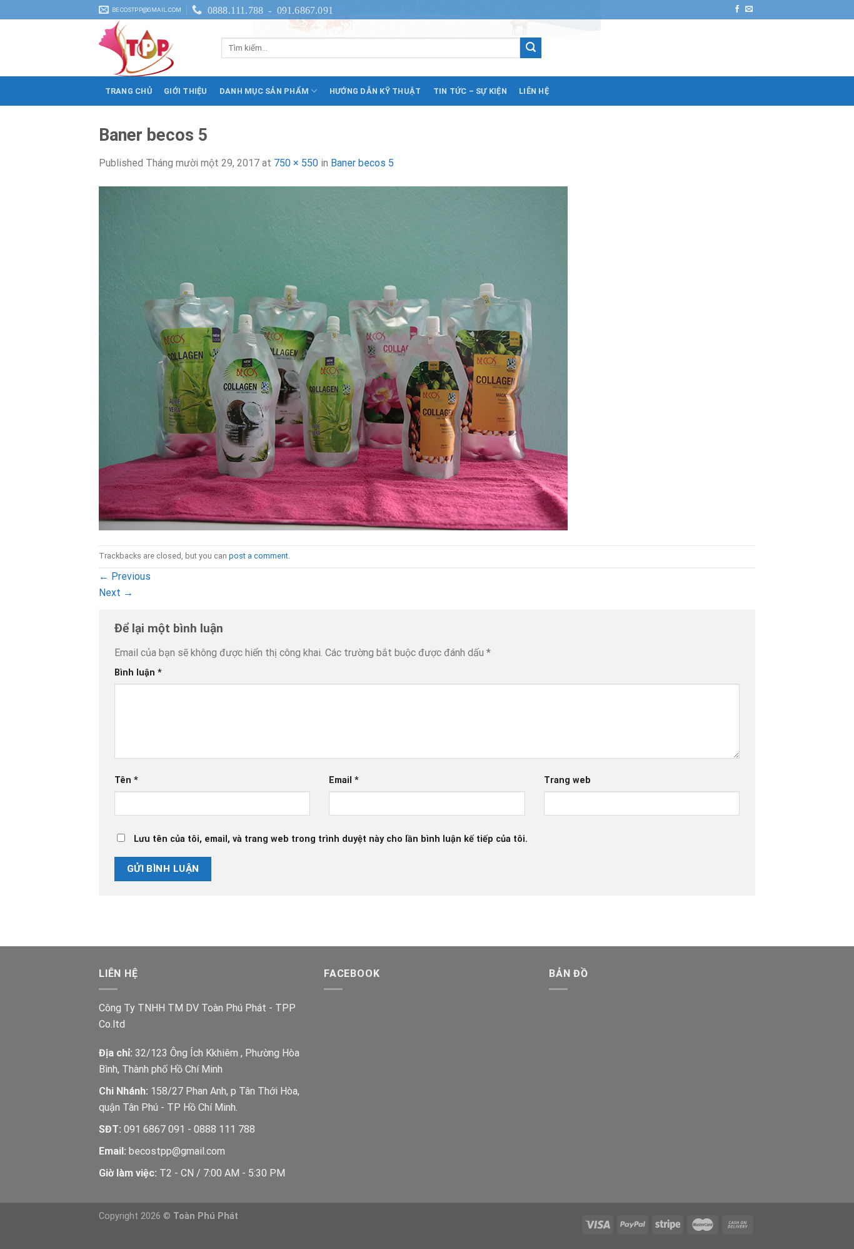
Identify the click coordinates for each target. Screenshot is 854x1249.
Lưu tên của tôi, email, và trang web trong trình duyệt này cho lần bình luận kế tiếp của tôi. (331, 839)
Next (116, 593)
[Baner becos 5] (333, 357)
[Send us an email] (749, 9)
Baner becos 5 (362, 163)
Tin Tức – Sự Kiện (470, 91)
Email (344, 780)
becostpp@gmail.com (177, 1151)
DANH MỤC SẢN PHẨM (264, 91)
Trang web (567, 780)
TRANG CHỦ (128, 91)
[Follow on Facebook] (737, 9)
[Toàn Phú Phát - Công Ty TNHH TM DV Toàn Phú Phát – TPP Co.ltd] (151, 48)
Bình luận (138, 672)
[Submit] (530, 48)
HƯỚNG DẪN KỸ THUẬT (375, 91)
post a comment (258, 555)
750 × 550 (296, 163)
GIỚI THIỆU (186, 91)
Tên (126, 780)
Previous (125, 576)
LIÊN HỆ (534, 91)
